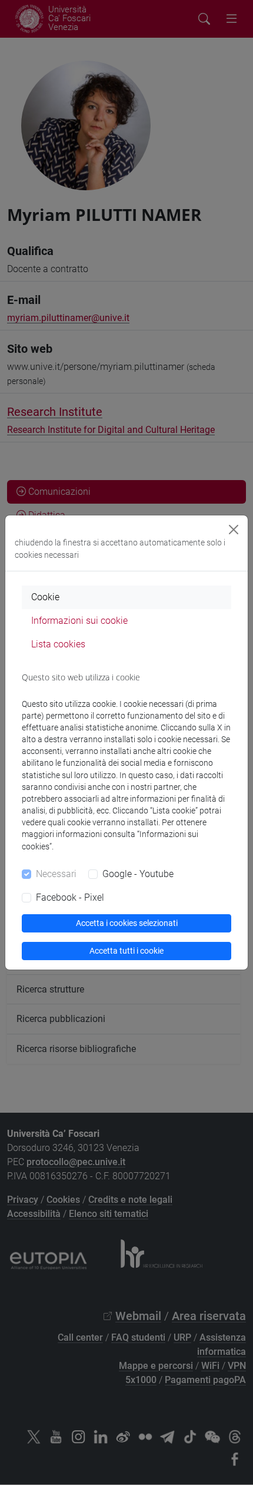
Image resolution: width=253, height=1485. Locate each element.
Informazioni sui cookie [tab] (79, 620)
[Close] (233, 529)
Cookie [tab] (45, 597)
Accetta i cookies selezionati (127, 923)
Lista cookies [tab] (58, 644)
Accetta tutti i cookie (126, 950)
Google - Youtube (138, 873)
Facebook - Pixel (70, 897)
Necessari (56, 873)
